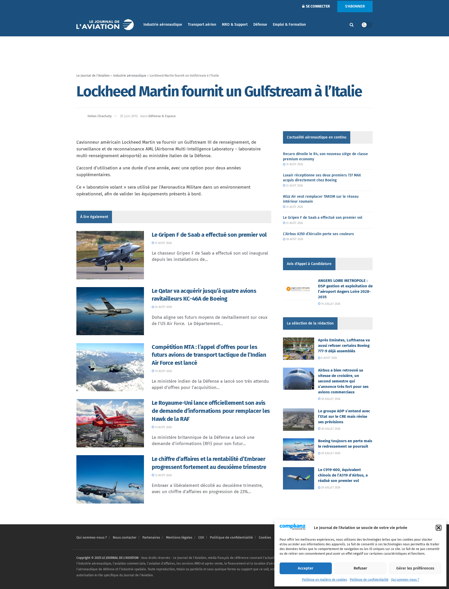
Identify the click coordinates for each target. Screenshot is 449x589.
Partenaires (151, 537)
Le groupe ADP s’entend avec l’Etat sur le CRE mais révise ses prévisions (344, 416)
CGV (201, 537)
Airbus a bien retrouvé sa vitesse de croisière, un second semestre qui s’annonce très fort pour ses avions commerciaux (343, 381)
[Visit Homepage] (106, 25)
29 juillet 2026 (330, 453)
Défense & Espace (162, 116)
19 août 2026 (163, 371)
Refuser (360, 568)
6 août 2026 (328, 358)
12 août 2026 (163, 475)
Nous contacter (124, 537)
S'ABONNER (355, 6)
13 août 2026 (163, 427)
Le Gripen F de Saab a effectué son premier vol (209, 234)
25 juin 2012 (129, 116)
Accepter (305, 568)
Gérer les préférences (415, 568)
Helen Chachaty (100, 116)
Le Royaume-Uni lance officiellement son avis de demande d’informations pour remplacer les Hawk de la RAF (211, 410)
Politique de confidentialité (369, 579)
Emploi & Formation (289, 24)
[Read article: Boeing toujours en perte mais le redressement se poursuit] (298, 449)
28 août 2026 (294, 239)
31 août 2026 (163, 243)
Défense (260, 24)
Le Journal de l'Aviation (93, 75)
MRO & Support (235, 24)
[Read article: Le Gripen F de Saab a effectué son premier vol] (110, 255)
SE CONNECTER (317, 6)
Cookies (265, 537)
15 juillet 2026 (330, 304)
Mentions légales (179, 537)
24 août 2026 (163, 307)
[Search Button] (351, 25)
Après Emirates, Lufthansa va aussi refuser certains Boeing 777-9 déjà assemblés (344, 345)
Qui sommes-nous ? (405, 579)
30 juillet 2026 (330, 399)
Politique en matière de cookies (324, 579)
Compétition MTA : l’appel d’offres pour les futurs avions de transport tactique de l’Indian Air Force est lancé (209, 355)
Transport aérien (202, 24)
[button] (438, 527)
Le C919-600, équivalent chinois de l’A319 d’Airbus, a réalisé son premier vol (343, 475)
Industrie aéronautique (162, 24)
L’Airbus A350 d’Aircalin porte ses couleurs (318, 234)
